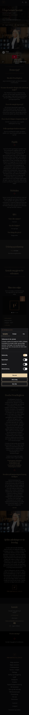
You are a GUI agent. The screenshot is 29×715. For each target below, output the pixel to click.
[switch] (25, 360)
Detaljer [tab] (14, 334)
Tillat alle (14, 375)
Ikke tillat (14, 384)
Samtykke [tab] (5, 334)
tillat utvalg (14, 379)
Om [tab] (24, 334)
